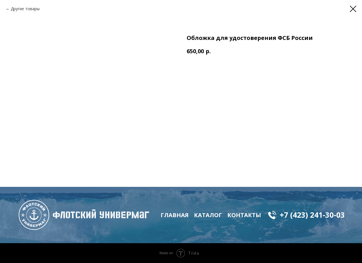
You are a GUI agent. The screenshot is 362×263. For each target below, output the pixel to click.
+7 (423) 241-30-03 (312, 215)
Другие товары (25, 8)
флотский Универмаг (101, 215)
